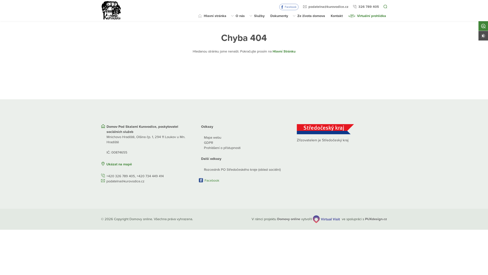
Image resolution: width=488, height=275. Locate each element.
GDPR (208, 143)
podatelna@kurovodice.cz (328, 7)
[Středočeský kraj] (342, 129)
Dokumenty (279, 16)
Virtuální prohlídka (371, 16)
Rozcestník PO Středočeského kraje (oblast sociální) (242, 169)
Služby (259, 16)
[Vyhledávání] (385, 7)
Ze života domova (311, 16)
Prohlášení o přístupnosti (222, 148)
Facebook (290, 7)
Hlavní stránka (215, 16)
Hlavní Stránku (284, 51)
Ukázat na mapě (119, 164)
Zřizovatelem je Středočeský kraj (322, 140)
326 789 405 (368, 7)
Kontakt (337, 16)
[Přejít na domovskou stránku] (111, 10)
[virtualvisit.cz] (326, 219)
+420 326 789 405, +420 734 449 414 (135, 176)
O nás (240, 16)
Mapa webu (212, 137)
